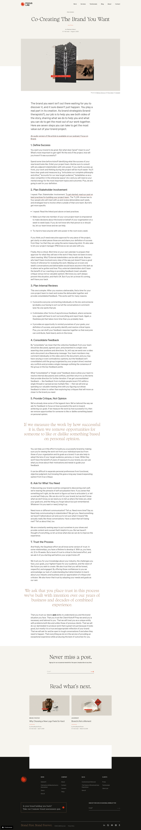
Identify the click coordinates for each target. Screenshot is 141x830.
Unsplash (117, 92)
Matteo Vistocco (101, 92)
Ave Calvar (110, 92)
